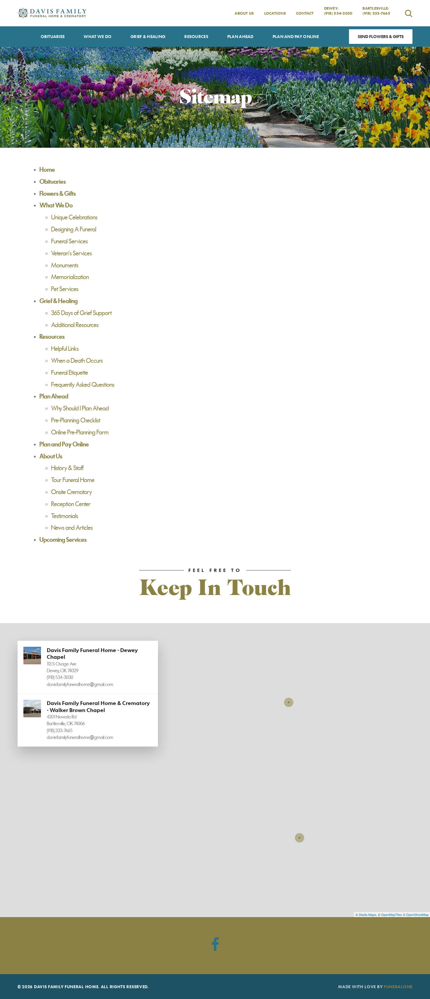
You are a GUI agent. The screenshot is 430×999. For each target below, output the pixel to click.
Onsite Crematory (71, 492)
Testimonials (64, 516)
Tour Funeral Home (72, 480)
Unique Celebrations (74, 217)
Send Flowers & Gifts (381, 36)
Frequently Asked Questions (82, 384)
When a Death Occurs (77, 360)
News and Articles (72, 527)
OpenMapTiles (391, 914)
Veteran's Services (71, 253)
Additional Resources (75, 325)
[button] (88, 667)
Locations (275, 13)
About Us (244, 13)
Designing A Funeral (73, 229)
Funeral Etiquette (69, 372)
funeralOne (398, 986)
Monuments (64, 265)
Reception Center (71, 504)
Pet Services (64, 289)
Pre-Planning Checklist (75, 420)
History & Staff (67, 468)
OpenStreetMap (417, 914)
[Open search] (408, 13)
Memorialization (70, 277)
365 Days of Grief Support (81, 313)
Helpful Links (65, 348)
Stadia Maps (367, 914)
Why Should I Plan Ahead (80, 408)
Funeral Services (69, 241)
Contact (305, 13)
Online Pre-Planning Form (80, 432)
